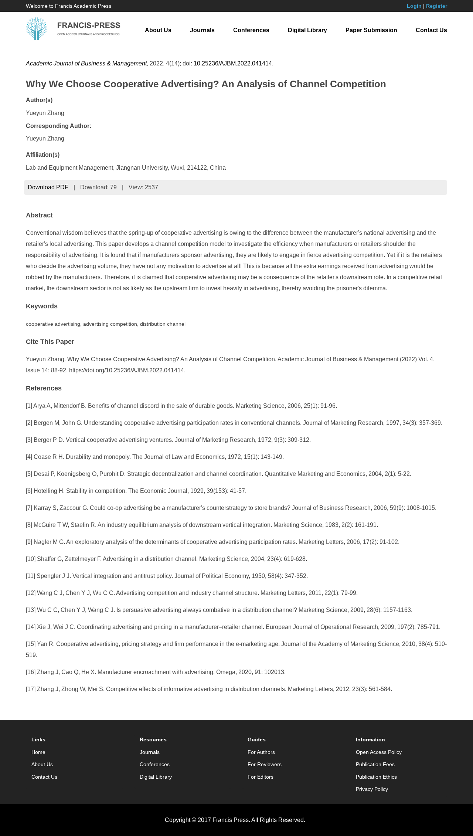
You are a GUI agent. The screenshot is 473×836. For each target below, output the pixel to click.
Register (436, 6)
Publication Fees (375, 764)
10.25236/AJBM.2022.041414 (233, 63)
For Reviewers (265, 764)
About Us (158, 30)
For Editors (260, 777)
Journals (202, 30)
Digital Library (307, 30)
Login (414, 6)
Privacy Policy (372, 789)
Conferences (251, 30)
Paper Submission (371, 30)
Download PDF (48, 187)
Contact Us (431, 30)
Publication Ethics (376, 777)
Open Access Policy (379, 752)
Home (38, 752)
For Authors (261, 752)
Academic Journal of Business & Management (86, 63)
